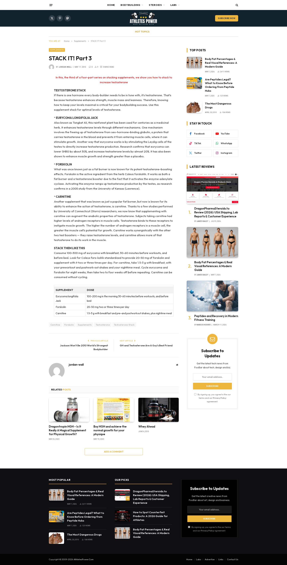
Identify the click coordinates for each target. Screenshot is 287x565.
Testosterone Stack (124, 324)
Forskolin (69, 324)
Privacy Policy (219, 398)
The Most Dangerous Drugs (218, 105)
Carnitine (55, 324)
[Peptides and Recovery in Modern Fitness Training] (212, 296)
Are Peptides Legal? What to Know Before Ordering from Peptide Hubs (219, 85)
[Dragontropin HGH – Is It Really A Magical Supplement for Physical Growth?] (69, 410)
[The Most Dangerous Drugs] (194, 107)
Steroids (155, 4)
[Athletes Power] (143, 18)
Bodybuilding (130, 4)
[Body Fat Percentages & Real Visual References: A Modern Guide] (194, 62)
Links (220, 559)
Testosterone (103, 324)
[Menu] (50, 5)
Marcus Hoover (203, 325)
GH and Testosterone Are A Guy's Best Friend (146, 345)
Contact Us (232, 559)
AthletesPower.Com (84, 559)
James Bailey (202, 221)
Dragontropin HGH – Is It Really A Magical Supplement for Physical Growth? (67, 430)
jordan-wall (65, 67)
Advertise (210, 559)
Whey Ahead (146, 426)
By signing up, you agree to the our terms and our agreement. (214, 398)
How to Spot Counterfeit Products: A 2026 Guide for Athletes (150, 516)
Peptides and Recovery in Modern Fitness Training (216, 318)
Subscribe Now (226, 18)
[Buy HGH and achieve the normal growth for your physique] (114, 410)
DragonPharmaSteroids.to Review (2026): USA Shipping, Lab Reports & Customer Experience (216, 212)
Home (111, 4)
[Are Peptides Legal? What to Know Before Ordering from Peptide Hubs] (194, 83)
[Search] (236, 5)
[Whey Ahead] (158, 410)
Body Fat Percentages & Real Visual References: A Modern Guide (221, 62)
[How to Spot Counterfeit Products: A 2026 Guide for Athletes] (122, 516)
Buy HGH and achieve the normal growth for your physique (110, 430)
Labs (173, 4)
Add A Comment (114, 451)
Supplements (57, 50)
